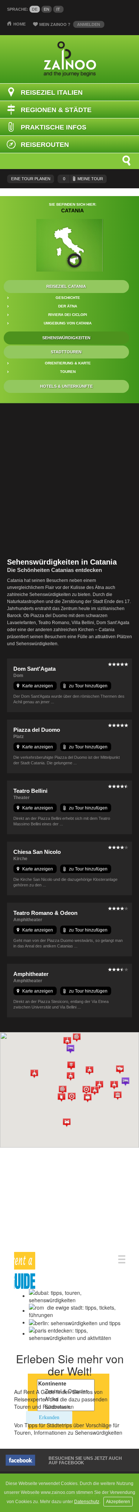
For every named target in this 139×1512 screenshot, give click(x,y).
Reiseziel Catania (66, 286)
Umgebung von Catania (68, 323)
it (58, 9)
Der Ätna (67, 306)
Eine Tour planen (30, 178)
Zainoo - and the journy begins (69, 59)
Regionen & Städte (56, 110)
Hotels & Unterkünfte (66, 386)
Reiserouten (45, 144)
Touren (68, 372)
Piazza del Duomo (36, 730)
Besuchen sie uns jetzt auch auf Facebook (85, 1460)
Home (19, 24)
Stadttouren (66, 352)
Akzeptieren (118, 1501)
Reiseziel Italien (52, 92)
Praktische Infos (53, 127)
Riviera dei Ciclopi (67, 315)
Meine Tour (83, 178)
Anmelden (88, 24)
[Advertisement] (69, 480)
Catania (72, 210)
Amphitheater (31, 974)
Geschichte (68, 298)
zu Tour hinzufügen (88, 685)
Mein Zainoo (54, 24)
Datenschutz (86, 1501)
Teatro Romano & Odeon (45, 913)
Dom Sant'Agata (34, 669)
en (46, 9)
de (34, 9)
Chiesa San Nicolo (37, 852)
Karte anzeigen (37, 685)
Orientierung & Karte (68, 363)
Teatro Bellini (30, 791)
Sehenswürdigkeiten (66, 338)
